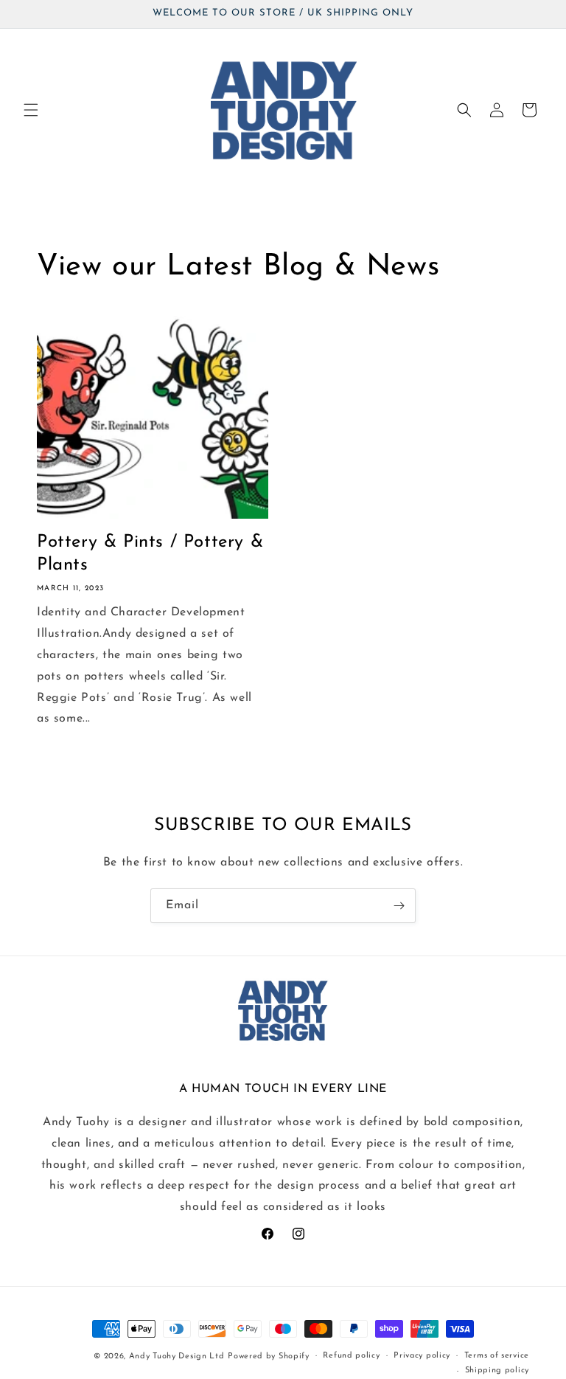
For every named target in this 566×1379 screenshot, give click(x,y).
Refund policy (351, 1356)
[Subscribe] (398, 905)
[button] (31, 110)
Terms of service (496, 1356)
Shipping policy (497, 1370)
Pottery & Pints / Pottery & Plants (150, 553)
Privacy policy (422, 1356)
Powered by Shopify (269, 1356)
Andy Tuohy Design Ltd (177, 1356)
